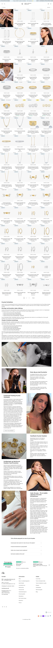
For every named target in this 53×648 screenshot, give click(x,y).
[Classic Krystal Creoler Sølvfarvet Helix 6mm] (46, 267)
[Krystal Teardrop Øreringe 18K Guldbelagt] (19, 15)
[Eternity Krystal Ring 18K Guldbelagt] (33, 33)
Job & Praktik (21, 583)
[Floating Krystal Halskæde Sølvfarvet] (19, 123)
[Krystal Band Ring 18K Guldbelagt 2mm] (19, 87)
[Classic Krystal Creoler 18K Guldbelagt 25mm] (46, 231)
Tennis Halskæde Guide (40, 581)
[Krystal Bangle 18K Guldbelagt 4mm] (6, 141)
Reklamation (21, 587)
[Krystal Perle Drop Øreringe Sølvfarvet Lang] (46, 141)
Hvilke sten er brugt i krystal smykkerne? (19, 550)
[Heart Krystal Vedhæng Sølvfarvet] (33, 51)
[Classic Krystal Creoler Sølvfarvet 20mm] (6, 267)
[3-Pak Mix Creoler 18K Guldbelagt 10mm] (46, 105)
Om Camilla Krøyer (22, 598)
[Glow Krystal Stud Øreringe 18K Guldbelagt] (46, 195)
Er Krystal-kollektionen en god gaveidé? (19, 546)
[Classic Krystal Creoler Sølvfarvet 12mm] (19, 249)
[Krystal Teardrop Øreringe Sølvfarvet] (33, 15)
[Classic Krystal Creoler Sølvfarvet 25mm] (19, 267)
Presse (20, 602)
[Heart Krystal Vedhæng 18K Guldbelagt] (46, 51)
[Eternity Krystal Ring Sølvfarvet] (6, 51)
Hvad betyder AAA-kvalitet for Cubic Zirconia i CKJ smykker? (23, 543)
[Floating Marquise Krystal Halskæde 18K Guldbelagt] (33, 159)
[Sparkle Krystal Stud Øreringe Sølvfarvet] (46, 284)
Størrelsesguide (39, 589)
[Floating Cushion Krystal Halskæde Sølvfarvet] (19, 177)
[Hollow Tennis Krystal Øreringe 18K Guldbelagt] (46, 15)
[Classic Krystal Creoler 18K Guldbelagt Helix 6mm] (33, 267)
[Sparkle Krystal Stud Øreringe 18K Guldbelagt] (33, 195)
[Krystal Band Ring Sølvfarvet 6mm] (6, 87)
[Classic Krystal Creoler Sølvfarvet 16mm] (46, 249)
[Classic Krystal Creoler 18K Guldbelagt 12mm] (46, 213)
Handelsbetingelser (23, 591)
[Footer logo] (3, 573)
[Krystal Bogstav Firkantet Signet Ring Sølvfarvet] (46, 123)
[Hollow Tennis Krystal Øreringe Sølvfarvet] (6, 33)
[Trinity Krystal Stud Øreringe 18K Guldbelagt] (6, 195)
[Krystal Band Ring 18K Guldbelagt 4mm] (33, 87)
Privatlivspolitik (22, 594)
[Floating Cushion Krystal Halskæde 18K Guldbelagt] (6, 177)
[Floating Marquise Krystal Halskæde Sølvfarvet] (46, 159)
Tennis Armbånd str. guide (41, 583)
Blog (37, 591)
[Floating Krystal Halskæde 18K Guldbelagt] (6, 123)
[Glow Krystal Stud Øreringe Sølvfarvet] (33, 284)
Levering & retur (22, 585)
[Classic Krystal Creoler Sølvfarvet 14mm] (33, 249)
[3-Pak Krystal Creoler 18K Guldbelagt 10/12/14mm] (19, 105)
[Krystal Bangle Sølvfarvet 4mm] (19, 141)
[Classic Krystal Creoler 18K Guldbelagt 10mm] (33, 213)
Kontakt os (21, 600)
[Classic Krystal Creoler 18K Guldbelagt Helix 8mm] (19, 213)
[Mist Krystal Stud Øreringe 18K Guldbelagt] (33, 177)
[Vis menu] (2, 4)
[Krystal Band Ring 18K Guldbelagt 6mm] (46, 87)
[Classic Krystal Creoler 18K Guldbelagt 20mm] (33, 231)
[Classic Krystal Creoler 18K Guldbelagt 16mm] (19, 231)
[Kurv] (51, 4)
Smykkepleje (38, 587)
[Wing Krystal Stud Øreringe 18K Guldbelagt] (19, 195)
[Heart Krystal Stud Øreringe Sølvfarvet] (19, 284)
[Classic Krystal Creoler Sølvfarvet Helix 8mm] (6, 284)
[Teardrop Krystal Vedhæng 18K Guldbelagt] (19, 69)
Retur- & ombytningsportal (24, 581)
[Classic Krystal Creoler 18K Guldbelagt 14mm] (6, 231)
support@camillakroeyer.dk (9, 579)
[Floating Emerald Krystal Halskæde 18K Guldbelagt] (6, 159)
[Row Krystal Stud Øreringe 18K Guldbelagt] (46, 177)
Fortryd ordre (21, 589)
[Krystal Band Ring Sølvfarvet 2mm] (33, 69)
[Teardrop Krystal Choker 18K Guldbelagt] (19, 33)
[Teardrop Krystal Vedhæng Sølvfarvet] (19, 51)
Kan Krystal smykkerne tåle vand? (17, 554)
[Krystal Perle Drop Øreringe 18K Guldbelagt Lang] (33, 141)
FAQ (19, 578)
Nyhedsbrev (21, 596)
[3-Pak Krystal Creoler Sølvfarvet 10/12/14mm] (33, 105)
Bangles (37, 585)
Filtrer (4, 7)
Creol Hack (38, 578)
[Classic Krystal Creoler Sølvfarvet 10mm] (6, 249)
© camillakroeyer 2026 (26, 619)
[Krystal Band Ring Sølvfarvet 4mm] (46, 69)
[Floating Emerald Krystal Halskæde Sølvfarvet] (19, 159)
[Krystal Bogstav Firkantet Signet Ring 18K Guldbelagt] (33, 123)
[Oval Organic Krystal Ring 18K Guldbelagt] (6, 105)
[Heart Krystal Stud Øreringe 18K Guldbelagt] (6, 213)
